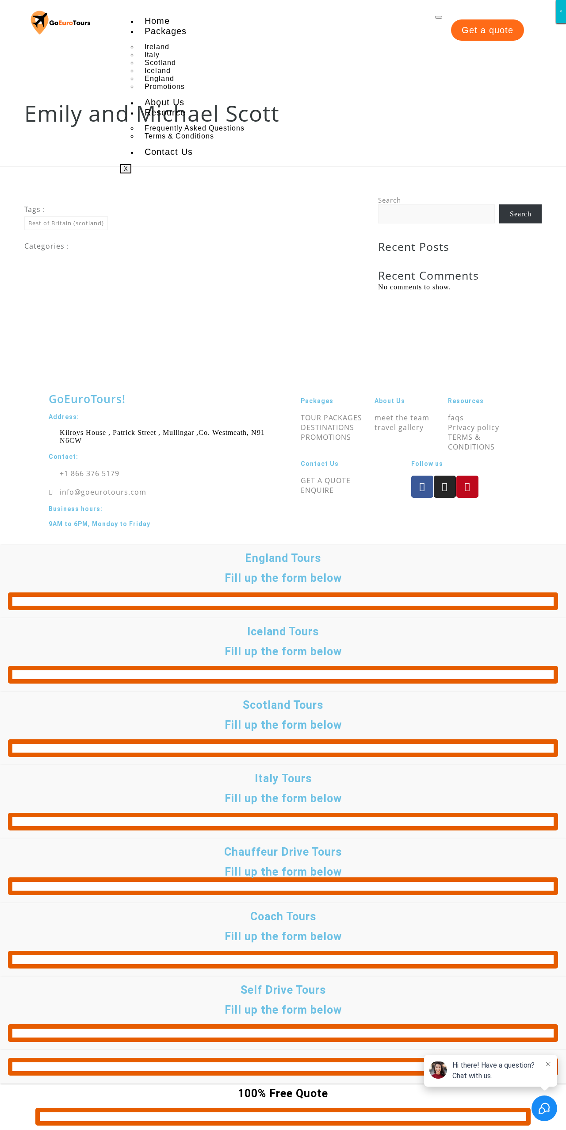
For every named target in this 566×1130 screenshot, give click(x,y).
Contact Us (169, 152)
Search (389, 200)
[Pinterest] (467, 487)
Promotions (165, 86)
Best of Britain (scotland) (66, 223)
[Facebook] (422, 487)
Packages (166, 31)
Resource (165, 112)
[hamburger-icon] (438, 17)
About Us (164, 102)
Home (157, 21)
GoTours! (87, 398)
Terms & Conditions (179, 136)
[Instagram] (445, 487)
